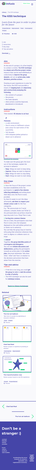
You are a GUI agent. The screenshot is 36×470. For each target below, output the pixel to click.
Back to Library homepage (18, 286)
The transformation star (13, 375)
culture (4, 449)
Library (4, 12)
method (4, 451)
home (3, 447)
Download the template (11, 159)
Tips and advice (8, 49)
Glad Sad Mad (9, 344)
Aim (4, 42)
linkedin (4, 441)
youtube (4, 444)
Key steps (6, 47)
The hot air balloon (11, 314)
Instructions (7, 44)
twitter (4, 442)
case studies (6, 452)
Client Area (26, 3)
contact (4, 439)
